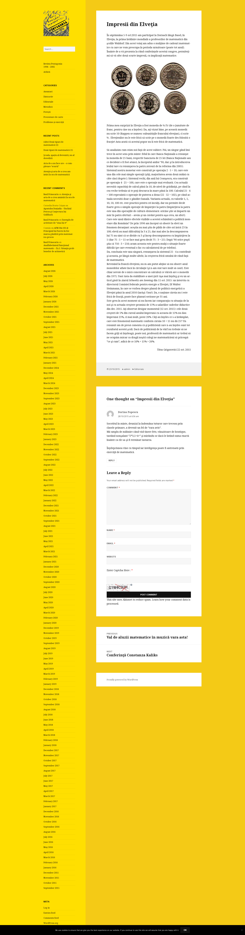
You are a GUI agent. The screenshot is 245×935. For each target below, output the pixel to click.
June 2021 (48, 536)
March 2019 (49, 673)
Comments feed (51, 918)
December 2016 (51, 811)
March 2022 (49, 490)
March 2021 (49, 551)
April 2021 (49, 546)
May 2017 (48, 786)
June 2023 (48, 413)
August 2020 (50, 587)
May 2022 (48, 480)
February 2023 (51, 434)
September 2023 (51, 398)
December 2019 (51, 628)
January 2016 (50, 867)
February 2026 (51, 296)
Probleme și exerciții (54, 122)
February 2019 (51, 679)
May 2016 (48, 847)
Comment (113, 487)
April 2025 (49, 347)
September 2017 (51, 765)
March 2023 (49, 429)
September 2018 (51, 704)
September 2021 (51, 520)
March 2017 (49, 796)
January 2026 (50, 301)
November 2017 (51, 755)
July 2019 (48, 653)
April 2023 (49, 424)
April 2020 (49, 607)
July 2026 (48, 276)
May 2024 (48, 373)
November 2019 (51, 633)
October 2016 (50, 821)
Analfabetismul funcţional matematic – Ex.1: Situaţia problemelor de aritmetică (59, 248)
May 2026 (48, 281)
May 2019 (48, 663)
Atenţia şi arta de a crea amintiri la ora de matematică (59, 197)
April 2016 (49, 852)
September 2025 (51, 322)
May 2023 (48, 418)
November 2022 (51, 449)
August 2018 (50, 709)
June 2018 (48, 719)
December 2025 (51, 306)
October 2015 (50, 882)
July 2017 (48, 775)
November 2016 (51, 816)
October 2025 (50, 316)
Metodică (48, 106)
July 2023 (48, 408)
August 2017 (50, 770)
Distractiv (48, 96)
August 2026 (50, 271)
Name (111, 530)
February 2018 (51, 740)
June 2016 (48, 842)
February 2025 (51, 357)
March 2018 (49, 735)
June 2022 (48, 475)
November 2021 (51, 510)
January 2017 (50, 806)
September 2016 (51, 826)
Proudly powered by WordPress (122, 679)
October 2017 (50, 760)
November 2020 (51, 571)
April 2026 (49, 286)
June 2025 (48, 337)
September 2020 (51, 582)
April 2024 (49, 378)
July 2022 (48, 469)
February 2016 (51, 862)
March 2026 (49, 291)
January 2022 (50, 500)
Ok (185, 930)
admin (127, 369)
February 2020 (51, 617)
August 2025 (50, 327)
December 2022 (51, 444)
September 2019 (51, 643)
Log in (47, 907)
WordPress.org (51, 923)
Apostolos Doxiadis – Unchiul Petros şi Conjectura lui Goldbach (57, 211)
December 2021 (51, 505)
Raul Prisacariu (51, 194)
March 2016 (49, 857)
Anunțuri (48, 91)
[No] (242, 930)
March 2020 (49, 612)
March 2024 (49, 383)
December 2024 (51, 367)
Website (111, 556)
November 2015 (51, 877)
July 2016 (48, 837)
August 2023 (50, 403)
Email (111, 543)
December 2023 (51, 388)
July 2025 (48, 332)
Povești (47, 112)
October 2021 (50, 515)
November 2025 (51, 311)
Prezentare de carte (53, 117)
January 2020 (50, 622)
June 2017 (48, 780)
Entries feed (49, 912)
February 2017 (51, 801)
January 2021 (50, 561)
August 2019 (50, 648)
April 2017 (49, 791)
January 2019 (50, 684)
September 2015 (51, 888)
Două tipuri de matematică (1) (58, 150)
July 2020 (48, 592)
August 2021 (50, 526)
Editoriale (48, 101)
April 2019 (49, 668)
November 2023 (51, 393)
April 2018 (49, 729)
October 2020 (50, 577)
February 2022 (51, 495)
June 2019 (48, 658)
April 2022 (49, 485)
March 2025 (49, 352)
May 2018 (48, 724)
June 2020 (48, 597)
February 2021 (51, 556)
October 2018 (50, 699)
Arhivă (47, 71)
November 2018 (51, 694)
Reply (112, 460)
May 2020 (48, 602)
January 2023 (50, 439)
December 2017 (51, 750)
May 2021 (48, 541)
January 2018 (50, 745)
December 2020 (51, 566)
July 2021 (48, 531)
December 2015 (51, 872)
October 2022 (50, 454)
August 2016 (50, 831)
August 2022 (50, 464)
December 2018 (51, 689)
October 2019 (50, 638)
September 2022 (51, 459)
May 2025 (48, 342)
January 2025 (50, 362)
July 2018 (48, 714)
